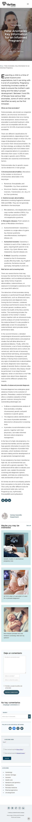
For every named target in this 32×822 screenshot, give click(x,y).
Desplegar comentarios (10, 705)
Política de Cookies (15, 817)
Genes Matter (16, 25)
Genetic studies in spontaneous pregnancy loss (13, 560)
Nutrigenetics (9, 785)
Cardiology (8, 772)
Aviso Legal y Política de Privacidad (15, 815)
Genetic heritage (10, 775)
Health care (9, 780)
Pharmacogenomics (11, 790)
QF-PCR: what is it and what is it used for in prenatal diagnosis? (15, 597)
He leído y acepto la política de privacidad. (13, 687)
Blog (1, 66)
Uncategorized (10, 793)
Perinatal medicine (16, 48)
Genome (8, 777)
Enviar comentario (11, 692)
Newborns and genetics (12, 782)
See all (29, 525)
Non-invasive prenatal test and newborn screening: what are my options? (14, 636)
